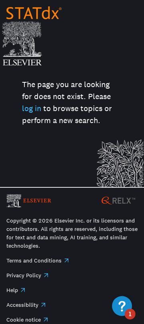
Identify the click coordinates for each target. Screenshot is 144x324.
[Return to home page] (34, 12)
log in (31, 108)
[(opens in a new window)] (118, 200)
